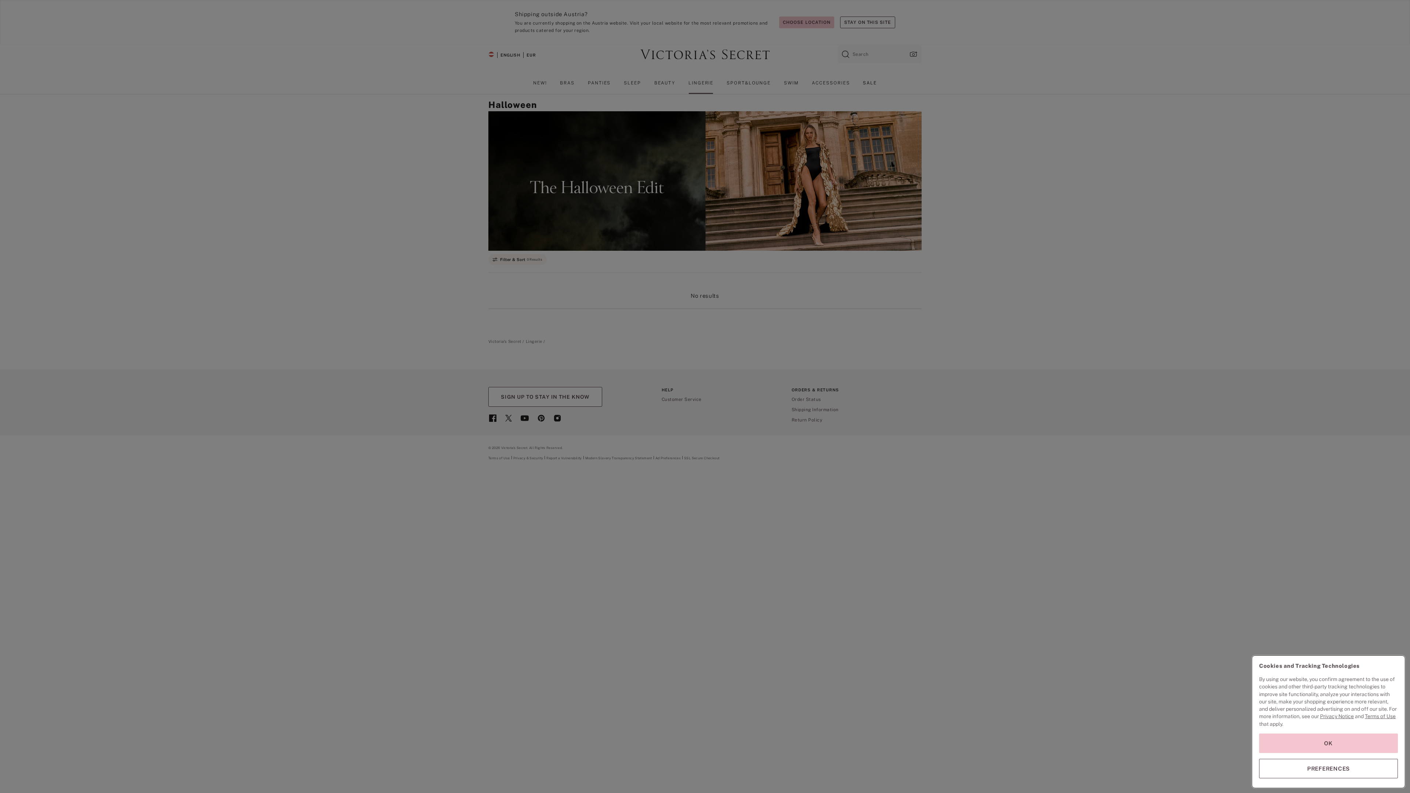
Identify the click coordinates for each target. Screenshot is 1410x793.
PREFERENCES (1328, 768)
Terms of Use (1380, 716)
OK (1328, 743)
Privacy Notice (1337, 716)
